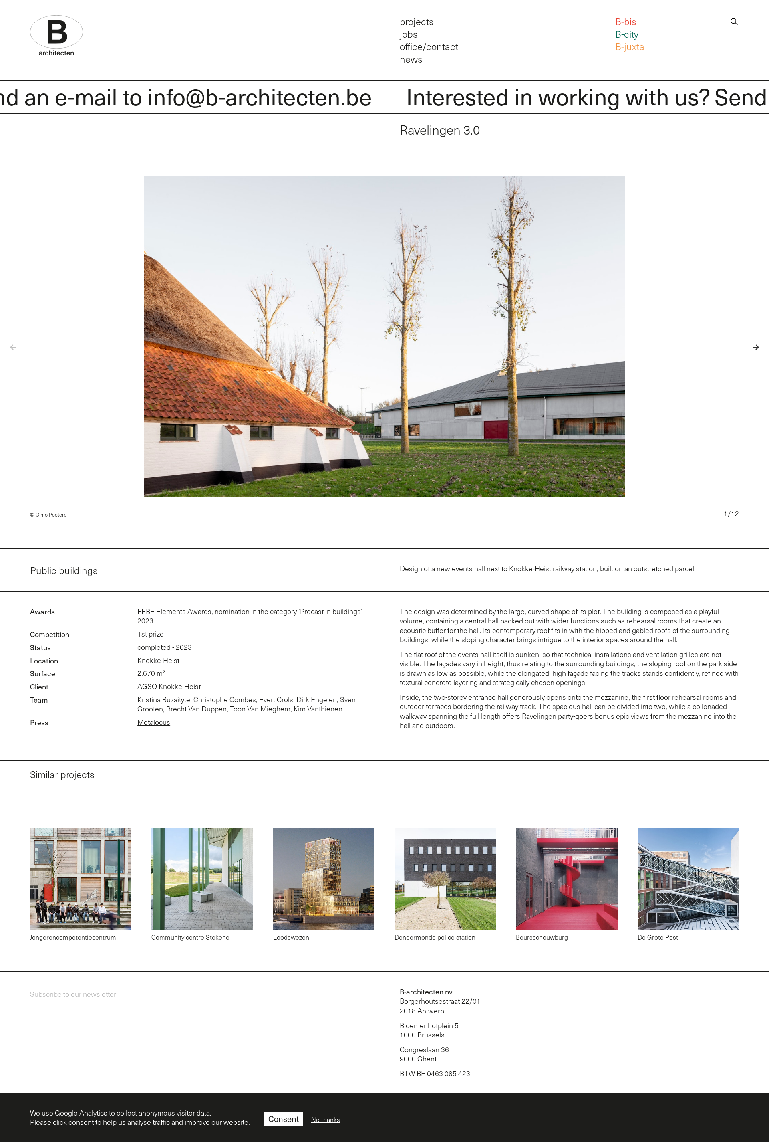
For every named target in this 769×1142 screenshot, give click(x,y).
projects (417, 21)
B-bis (625, 21)
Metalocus (153, 722)
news (411, 58)
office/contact (429, 46)
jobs (409, 33)
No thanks (325, 1120)
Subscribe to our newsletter (73, 994)
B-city (626, 33)
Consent (283, 1118)
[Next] (750, 347)
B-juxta (629, 46)
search (734, 20)
